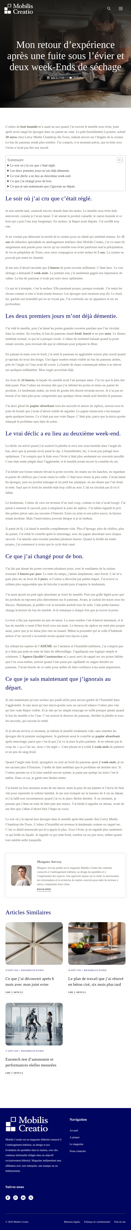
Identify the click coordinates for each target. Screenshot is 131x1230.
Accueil (74, 1130)
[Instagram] (15, 1197)
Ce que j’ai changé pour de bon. (31, 181)
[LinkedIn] (23, 1197)
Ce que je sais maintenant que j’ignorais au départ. (43, 186)
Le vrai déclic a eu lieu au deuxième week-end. (40, 176)
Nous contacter (78, 1151)
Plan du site (120, 1221)
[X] (30, 1197)
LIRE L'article (14, 992)
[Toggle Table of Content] (118, 160)
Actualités (79, 77)
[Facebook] (7, 1197)
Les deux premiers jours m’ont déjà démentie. (40, 170)
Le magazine (76, 1144)
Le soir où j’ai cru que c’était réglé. (33, 165)
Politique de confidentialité (97, 1221)
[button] (109, 9)
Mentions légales (72, 1221)
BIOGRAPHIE (44, 889)
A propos (74, 1137)
